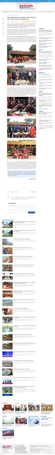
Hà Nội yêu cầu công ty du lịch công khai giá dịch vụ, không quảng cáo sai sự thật (25, 318)
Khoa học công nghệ (34, 416)
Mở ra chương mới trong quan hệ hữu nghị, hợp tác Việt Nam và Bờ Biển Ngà (45, 31)
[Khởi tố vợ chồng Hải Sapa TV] (34, 407)
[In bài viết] (3, 28)
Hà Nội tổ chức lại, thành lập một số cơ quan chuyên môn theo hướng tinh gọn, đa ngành (24, 292)
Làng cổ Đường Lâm (17, 197)
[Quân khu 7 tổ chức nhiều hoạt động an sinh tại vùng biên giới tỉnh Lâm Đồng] (21, 407)
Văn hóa (33, 11)
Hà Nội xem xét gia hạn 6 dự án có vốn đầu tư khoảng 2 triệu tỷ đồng (24, 300)
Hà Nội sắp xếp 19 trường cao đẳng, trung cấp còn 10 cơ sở (23, 360)
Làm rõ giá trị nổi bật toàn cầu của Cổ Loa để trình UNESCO (23, 273)
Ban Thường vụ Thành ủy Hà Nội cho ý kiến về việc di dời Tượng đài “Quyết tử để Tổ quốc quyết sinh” (25, 222)
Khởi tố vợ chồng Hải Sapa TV (44, 74)
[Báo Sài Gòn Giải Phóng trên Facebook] (44, 1)
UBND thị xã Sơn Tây (32, 197)
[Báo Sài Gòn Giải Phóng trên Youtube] (45, 1)
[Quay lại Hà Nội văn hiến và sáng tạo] (3, 35)
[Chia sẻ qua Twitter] (3, 23)
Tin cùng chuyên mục (8, 220)
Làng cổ (13, 197)
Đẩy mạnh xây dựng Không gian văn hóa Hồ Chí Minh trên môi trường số (45, 47)
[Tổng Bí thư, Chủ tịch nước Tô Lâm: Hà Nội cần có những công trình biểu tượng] (7, 328)
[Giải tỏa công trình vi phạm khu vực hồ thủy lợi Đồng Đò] (7, 259)
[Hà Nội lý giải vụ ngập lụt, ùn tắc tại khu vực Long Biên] (7, 337)
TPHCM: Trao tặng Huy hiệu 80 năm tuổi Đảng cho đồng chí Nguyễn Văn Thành (46, 38)
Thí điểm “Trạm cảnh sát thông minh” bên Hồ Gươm (22, 247)
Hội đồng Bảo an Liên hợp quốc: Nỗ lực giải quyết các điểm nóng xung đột (45, 121)
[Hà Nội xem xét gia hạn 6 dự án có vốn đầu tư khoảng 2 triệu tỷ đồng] (7, 302)
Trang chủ (3, 11)
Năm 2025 (27, 197)
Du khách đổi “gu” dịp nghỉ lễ (43, 108)
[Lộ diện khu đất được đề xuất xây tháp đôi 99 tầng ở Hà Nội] (7, 268)
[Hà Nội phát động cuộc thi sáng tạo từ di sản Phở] (7, 372)
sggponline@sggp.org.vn (6, 452)
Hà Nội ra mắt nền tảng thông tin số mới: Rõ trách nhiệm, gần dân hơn (24, 352)
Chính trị (6, 11)
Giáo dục (25, 11)
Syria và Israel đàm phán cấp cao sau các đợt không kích (46, 123)
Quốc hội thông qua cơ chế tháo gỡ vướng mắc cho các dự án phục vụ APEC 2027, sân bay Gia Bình (45, 105)
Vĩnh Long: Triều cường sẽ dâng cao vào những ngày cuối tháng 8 (45, 63)
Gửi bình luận (32, 212)
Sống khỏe (30, 11)
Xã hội (10, 11)
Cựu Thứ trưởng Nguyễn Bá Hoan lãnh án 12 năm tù (45, 80)
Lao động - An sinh (43, 11)
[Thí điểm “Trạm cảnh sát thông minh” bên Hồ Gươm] (7, 250)
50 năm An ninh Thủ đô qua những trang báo (21, 308)
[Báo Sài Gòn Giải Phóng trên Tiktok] (46, 1)
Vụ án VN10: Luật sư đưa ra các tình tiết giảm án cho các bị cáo (45, 83)
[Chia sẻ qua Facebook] (3, 21)
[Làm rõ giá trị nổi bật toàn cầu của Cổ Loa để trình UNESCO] (7, 276)
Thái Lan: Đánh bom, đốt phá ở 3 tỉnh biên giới (46, 125)
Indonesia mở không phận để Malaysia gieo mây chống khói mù (45, 113)
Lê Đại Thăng (23, 197)
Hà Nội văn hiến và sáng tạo (12, 15)
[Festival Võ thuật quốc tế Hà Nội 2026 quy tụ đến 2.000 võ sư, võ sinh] (7, 380)
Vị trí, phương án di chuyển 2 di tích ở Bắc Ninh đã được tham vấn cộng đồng (8, 437)
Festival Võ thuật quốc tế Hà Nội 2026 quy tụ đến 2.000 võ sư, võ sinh (25, 378)
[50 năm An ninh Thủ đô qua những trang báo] (7, 311)
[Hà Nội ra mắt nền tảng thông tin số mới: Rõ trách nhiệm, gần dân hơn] (7, 354)
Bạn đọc (37, 11)
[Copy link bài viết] (3, 30)
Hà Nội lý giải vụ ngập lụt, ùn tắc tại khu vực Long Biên (23, 334)
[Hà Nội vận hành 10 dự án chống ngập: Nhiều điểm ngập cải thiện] (7, 346)
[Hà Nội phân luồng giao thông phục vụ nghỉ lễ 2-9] (7, 242)
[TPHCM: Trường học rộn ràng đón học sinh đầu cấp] (21, 421)
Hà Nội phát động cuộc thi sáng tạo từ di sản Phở (22, 369)
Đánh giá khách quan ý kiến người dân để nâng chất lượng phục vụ (45, 44)
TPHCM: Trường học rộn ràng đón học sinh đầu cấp (20, 425)
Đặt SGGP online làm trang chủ (48, 452)
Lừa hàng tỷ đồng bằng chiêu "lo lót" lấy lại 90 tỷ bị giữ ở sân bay (45, 89)
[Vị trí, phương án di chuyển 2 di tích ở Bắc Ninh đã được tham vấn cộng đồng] (8, 432)
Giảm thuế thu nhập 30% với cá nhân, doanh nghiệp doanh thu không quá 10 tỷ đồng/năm (45, 94)
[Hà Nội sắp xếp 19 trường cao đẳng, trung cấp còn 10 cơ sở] (7, 363)
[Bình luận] (3, 33)
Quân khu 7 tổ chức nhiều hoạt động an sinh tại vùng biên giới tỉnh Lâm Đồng (45, 52)
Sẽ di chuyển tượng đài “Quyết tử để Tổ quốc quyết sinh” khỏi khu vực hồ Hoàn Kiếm (25, 231)
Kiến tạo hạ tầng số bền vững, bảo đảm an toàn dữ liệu (34, 425)
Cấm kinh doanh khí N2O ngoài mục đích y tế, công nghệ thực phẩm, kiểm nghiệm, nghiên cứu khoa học (45, 69)
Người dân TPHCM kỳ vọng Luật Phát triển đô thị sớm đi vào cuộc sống (45, 41)
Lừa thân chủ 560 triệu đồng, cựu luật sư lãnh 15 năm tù (46, 86)
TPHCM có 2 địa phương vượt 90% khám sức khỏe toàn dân (47, 425)
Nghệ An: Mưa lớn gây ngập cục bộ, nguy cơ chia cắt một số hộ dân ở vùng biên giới (45, 66)
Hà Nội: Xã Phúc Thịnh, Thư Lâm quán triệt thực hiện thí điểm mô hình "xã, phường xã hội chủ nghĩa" (24, 387)
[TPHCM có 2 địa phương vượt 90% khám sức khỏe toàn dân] (47, 421)
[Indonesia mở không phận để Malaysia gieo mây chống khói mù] (8, 421)
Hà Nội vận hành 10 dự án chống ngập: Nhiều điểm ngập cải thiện (24, 343)
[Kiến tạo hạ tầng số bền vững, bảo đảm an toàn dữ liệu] (34, 421)
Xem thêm (7, 394)
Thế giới (21, 11)
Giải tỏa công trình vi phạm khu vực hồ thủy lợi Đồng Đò (23, 256)
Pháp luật (14, 11)
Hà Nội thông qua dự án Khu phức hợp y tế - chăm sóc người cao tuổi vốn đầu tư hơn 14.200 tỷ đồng (24, 283)
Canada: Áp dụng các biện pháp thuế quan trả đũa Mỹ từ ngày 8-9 (46, 128)
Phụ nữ (49, 11)
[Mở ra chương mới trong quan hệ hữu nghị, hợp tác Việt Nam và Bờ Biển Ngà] (8, 407)
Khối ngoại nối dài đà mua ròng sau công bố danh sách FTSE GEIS (45, 100)
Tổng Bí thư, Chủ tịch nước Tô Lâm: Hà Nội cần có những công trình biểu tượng (25, 326)
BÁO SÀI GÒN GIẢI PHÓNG (27, 6)
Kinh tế (17, 11)
